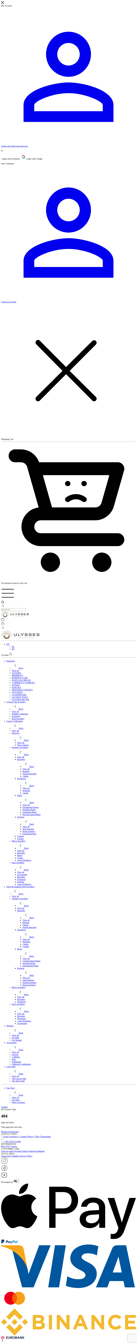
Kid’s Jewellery (18, 1004)
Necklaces (21, 778)
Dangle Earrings (29, 834)
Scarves (15, 1054)
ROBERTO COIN (20, 678)
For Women (17, 1040)
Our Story (10, 1088)
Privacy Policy (26, 1156)
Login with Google (34, 159)
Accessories (22, 874)
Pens (14, 1059)
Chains (25, 776)
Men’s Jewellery (19, 841)
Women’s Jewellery (20, 747)
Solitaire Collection (20, 714)
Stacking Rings (28, 963)
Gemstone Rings (29, 812)
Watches (10, 1026)
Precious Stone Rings (31, 814)
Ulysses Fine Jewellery (16, 702)
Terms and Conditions (10, 1156)
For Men (15, 1038)
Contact (4, 1107)
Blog (3, 1146)
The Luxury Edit (19, 1078)
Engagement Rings (30, 807)
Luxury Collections (14, 721)
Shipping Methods (37, 1151)
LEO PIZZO (17, 692)
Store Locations (18, 1102)
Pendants (26, 790)
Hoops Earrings (29, 985)
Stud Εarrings (28, 829)
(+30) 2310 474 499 (12, 1141)
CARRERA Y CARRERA (23, 682)
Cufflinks (16, 1057)
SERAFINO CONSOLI (22, 690)
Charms (20, 836)
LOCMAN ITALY (20, 697)
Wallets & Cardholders (21, 1064)
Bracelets (21, 759)
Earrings (20, 817)
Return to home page (10, 1131)
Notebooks (16, 1062)
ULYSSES (16, 673)
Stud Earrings (28, 980)
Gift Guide (11, 1067)
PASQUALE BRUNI (21, 680)
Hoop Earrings (28, 831)
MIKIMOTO (17, 675)
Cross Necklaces (24, 860)
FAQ (8, 1146)
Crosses (20, 838)
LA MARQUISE (19, 695)
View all (15, 670)
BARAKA (16, 687)
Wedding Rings (29, 810)
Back (21, 668)
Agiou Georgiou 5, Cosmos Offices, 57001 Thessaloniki (27, 1136)
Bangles (25, 771)
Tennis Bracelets (29, 774)
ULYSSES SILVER (20, 699)
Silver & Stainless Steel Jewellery (20, 887)
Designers (10, 661)
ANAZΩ (16, 685)
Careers (14, 1146)
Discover (15, 733)
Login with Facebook (11, 159)
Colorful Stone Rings (31, 961)
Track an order (7, 1151)
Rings (19, 795)
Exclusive (16, 716)
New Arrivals (22, 745)
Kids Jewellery (18, 719)
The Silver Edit (18, 1081)
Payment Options (21, 1151)
